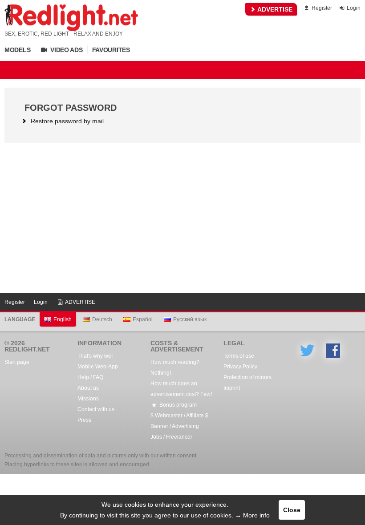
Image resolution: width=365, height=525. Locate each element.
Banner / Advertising (174, 426)
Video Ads (65, 49)
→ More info (252, 515)
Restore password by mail (66, 121)
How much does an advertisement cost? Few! (181, 388)
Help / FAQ (90, 377)
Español (143, 319)
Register (321, 8)
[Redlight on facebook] (333, 350)
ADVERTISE (274, 9)
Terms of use (238, 356)
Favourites (111, 49)
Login (353, 8)
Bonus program (177, 405)
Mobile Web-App (97, 366)
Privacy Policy (240, 366)
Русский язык (190, 319)
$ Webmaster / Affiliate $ (179, 415)
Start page (16, 362)
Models (17, 49)
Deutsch (102, 319)
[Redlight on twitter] (307, 350)
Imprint (231, 388)
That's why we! (95, 356)
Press (84, 420)
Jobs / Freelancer (171, 437)
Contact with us (95, 409)
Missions (88, 399)
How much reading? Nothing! (174, 367)
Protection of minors (247, 377)
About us (88, 388)
